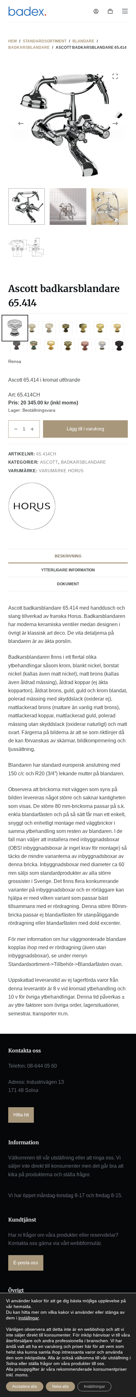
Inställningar (94, 1386)
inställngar (28, 1317)
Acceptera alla (24, 1386)
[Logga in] (96, 11)
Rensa (14, 361)
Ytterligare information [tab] (68, 570)
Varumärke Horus (61, 470)
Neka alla (60, 1386)
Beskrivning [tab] (68, 556)
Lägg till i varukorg (85, 428)
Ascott (49, 462)
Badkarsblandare (83, 462)
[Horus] (32, 506)
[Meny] (125, 11)
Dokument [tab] (68, 584)
